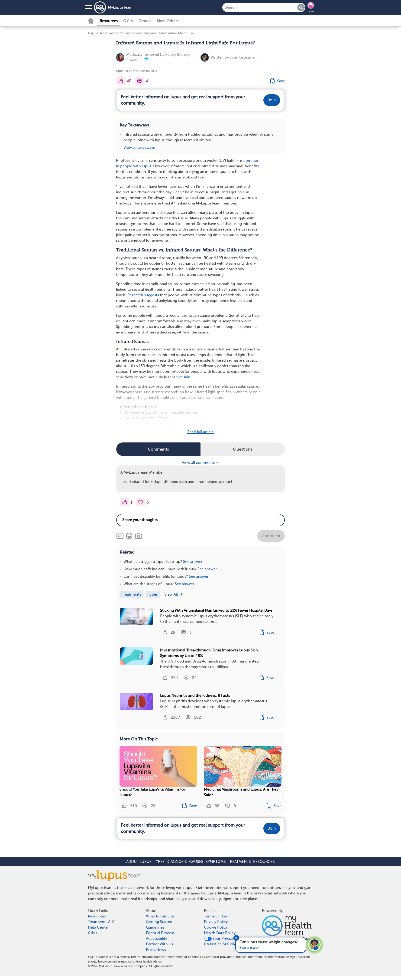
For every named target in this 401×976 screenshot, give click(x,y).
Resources (109, 21)
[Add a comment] (139, 81)
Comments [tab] (158, 449)
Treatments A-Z (101, 922)
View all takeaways (139, 147)
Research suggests (143, 295)
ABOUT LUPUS (139, 862)
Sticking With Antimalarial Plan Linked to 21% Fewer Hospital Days (216, 610)
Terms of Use (215, 916)
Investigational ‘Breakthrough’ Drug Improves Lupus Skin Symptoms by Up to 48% (209, 653)
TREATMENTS (239, 862)
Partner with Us (159, 944)
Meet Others (167, 21)
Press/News (156, 950)
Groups (145, 21)
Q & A (128, 21)
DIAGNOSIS (177, 862)
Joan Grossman (243, 57)
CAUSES (196, 862)
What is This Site (160, 916)
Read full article (200, 432)
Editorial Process (160, 933)
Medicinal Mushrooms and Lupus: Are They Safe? (241, 792)
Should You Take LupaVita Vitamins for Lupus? (152, 792)
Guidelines (155, 927)
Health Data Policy (220, 933)
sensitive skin (179, 377)
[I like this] (120, 81)
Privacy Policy (216, 922)
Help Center (98, 927)
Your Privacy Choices (230, 938)
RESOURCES (264, 862)
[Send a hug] (140, 502)
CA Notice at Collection (224, 944)
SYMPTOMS (216, 862)
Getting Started (159, 922)
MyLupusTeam (120, 7)
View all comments (199, 463)
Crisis (92, 933)
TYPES (159, 862)
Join (311, 11)
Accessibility (156, 938)
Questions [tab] (242, 449)
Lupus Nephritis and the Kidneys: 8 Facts (195, 695)
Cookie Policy (216, 927)
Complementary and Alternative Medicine (158, 33)
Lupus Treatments (103, 33)
